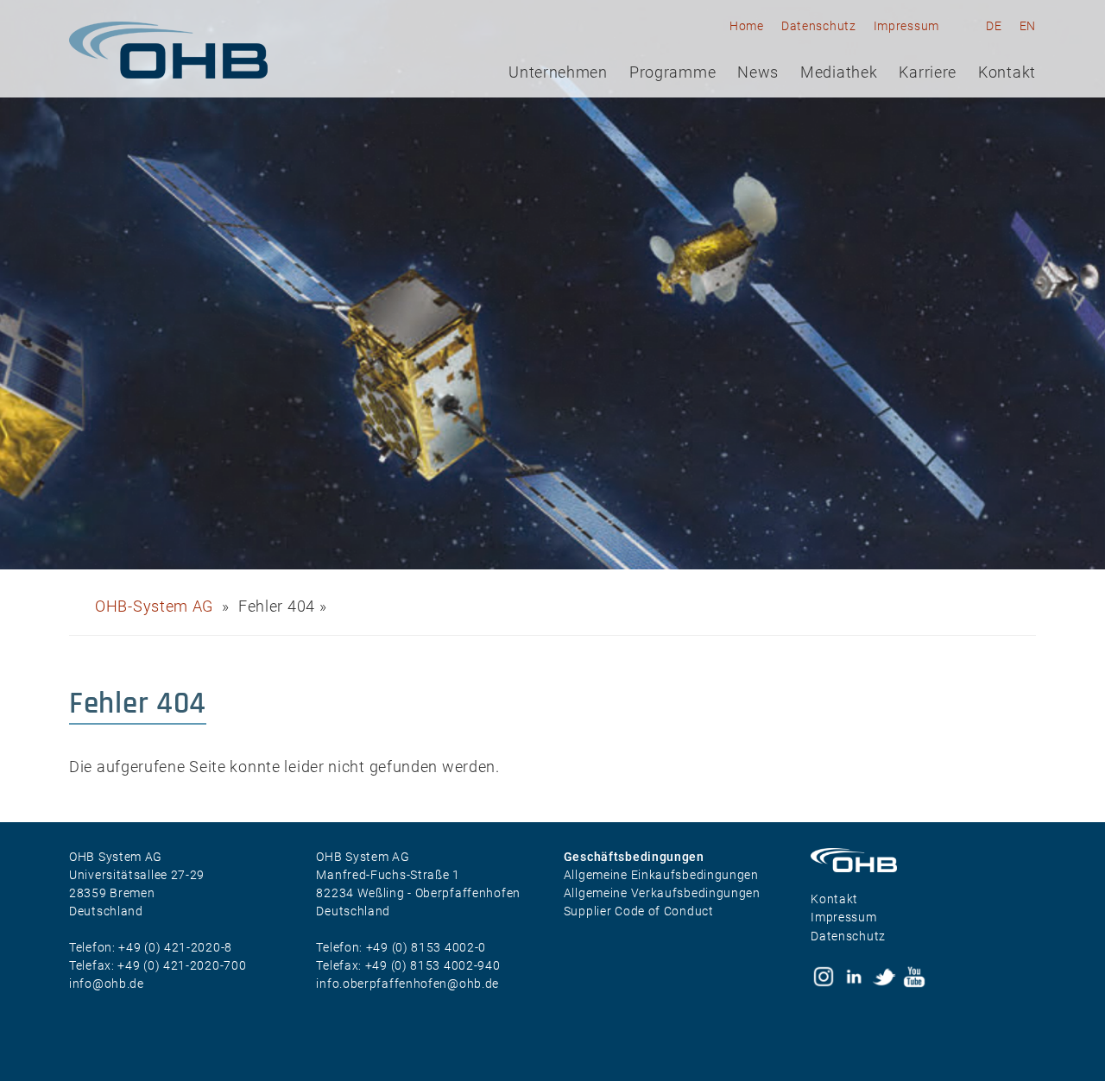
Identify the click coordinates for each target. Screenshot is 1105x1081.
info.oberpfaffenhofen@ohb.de (407, 983)
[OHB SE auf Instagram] (824, 977)
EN (1028, 26)
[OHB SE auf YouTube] (914, 977)
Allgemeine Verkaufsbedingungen (662, 893)
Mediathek (838, 72)
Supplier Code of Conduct (639, 911)
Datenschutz (818, 26)
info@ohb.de (106, 983)
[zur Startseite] (168, 50)
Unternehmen (558, 72)
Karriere (928, 72)
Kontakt (1007, 72)
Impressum (906, 26)
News (758, 72)
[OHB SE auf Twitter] (884, 977)
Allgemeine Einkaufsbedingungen (661, 875)
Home (746, 26)
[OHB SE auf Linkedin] (854, 977)
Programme (672, 72)
